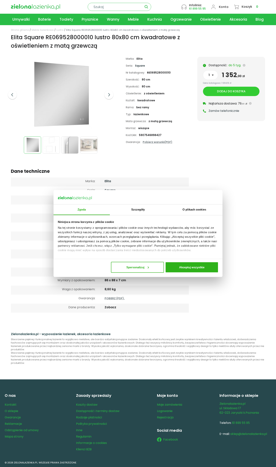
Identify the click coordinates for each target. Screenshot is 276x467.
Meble (133, 19)
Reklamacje (13, 424)
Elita (108, 181)
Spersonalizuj (135, 267)
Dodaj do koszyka (231, 91)
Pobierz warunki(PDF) (157, 142)
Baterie (44, 19)
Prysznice (90, 19)
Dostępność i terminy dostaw (97, 411)
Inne (79, 430)
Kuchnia (154, 19)
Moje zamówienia (169, 404)
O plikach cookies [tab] (194, 209)
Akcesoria (238, 19)
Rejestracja (165, 417)
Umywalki (21, 19)
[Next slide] (108, 94)
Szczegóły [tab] (138, 209)
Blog (260, 19)
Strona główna (20, 30)
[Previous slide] (12, 94)
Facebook (170, 439)
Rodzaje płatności (89, 417)
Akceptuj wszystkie (191, 267)
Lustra (59, 30)
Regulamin (83, 436)
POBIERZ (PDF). (115, 298)
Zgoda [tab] (82, 209)
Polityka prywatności (91, 424)
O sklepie (11, 411)
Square (140, 66)
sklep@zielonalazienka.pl (248, 434)
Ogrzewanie (181, 19)
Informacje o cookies (91, 443)
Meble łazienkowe (43, 30)
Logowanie (165, 411)
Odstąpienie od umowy (22, 430)
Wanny (113, 19)
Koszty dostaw (86, 404)
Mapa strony (14, 436)
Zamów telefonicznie (224, 111)
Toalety (66, 19)
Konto (224, 7)
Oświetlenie (210, 19)
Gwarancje (13, 417)
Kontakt (11, 404)
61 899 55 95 (197, 9)
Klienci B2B (84, 449)
